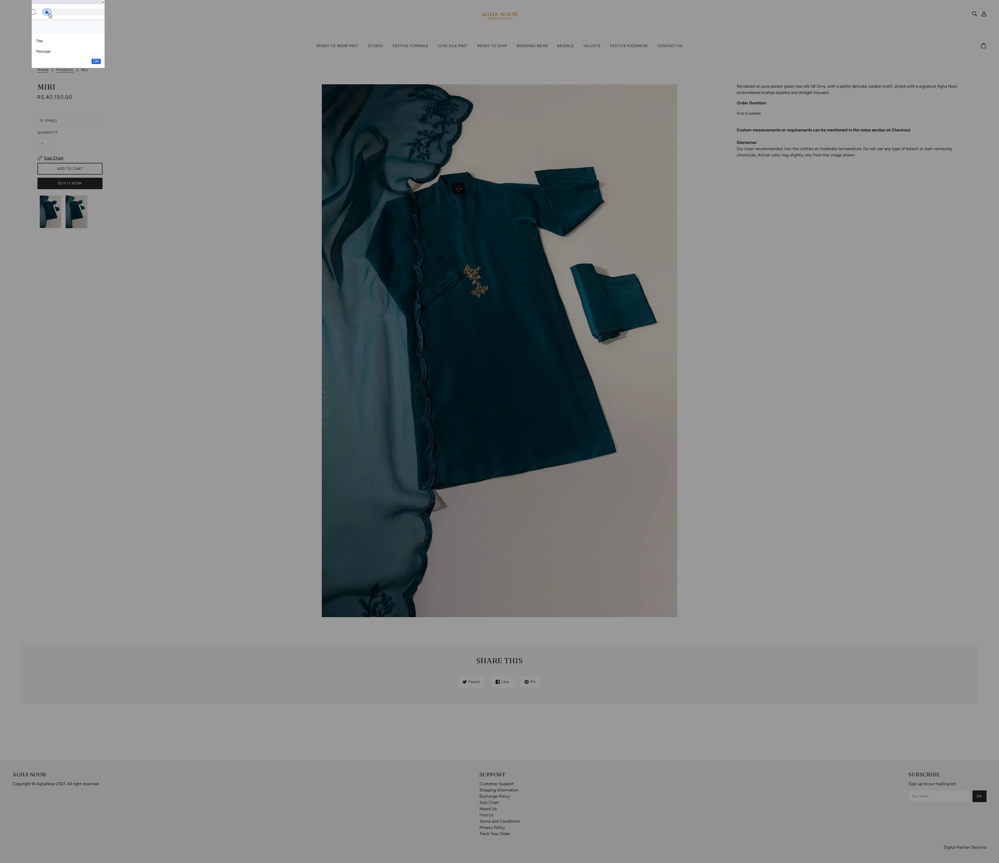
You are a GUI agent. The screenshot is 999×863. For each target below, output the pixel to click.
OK (96, 61)
